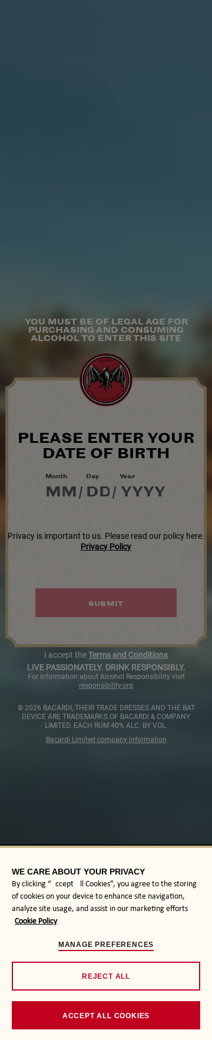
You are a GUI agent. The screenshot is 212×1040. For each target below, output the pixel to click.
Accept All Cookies (106, 1016)
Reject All (106, 976)
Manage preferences (106, 944)
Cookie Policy (36, 921)
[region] (106, 943)
